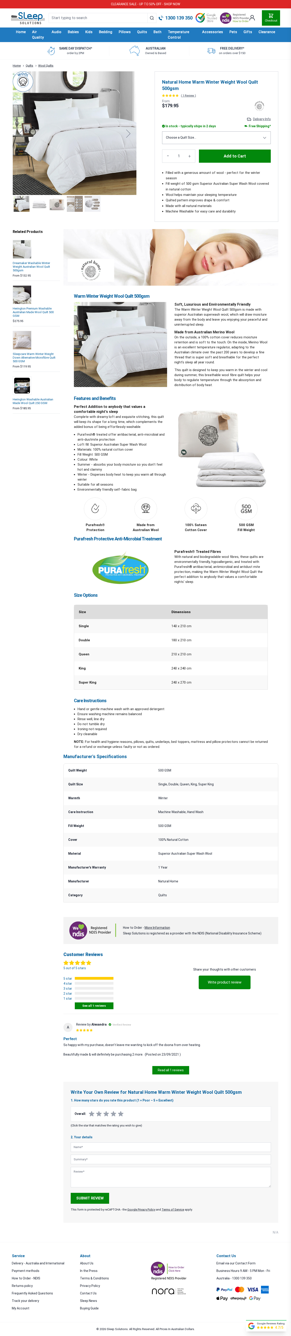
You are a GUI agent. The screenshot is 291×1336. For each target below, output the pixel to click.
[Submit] (151, 18)
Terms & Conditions (94, 1278)
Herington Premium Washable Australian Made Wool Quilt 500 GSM (33, 312)
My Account (20, 1308)
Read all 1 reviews (171, 1070)
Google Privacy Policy (141, 1209)
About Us (86, 1263)
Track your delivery (25, 1301)
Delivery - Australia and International (38, 1263)
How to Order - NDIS (26, 1278)
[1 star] (91, 1114)
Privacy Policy (90, 1286)
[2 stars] (99, 1114)
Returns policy (22, 1286)
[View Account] (252, 18)
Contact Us (88, 1293)
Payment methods (25, 1271)
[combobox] (102, 18)
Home (21, 32)
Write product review (224, 982)
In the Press (89, 1271)
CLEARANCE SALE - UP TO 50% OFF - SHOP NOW (145, 4)
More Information (157, 927)
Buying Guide (89, 1308)
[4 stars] (113, 1114)
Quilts (29, 65)
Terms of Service (173, 1209)
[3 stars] (106, 1114)
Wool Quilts (45, 65)
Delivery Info (262, 119)
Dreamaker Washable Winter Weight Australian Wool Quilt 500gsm (31, 266)
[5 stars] (120, 1114)
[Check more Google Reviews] (251, 1326)
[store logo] (28, 18)
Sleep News (88, 1301)
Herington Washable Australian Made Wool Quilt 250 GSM (33, 401)
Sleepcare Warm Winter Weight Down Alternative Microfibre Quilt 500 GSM (34, 357)
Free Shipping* (259, 126)
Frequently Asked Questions (32, 1293)
